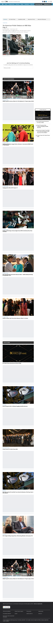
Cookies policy (40, 611)
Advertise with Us (29, 613)
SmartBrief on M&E (21, 19)
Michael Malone (6, 29)
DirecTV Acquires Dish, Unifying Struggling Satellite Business (42, 126)
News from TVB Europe (42, 19)
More (32, 4)
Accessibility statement (7, 613)
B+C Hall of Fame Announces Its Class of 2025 (43, 122)
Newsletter (27, 4)
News (6, 4)
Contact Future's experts (19, 611)
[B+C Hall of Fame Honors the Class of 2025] (43, 115)
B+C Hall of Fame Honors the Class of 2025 (43, 118)
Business (17, 4)
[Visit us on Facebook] (42, 1)
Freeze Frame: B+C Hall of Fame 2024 (43, 136)
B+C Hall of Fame (12, 19)
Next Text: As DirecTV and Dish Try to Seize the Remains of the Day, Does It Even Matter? (43, 131)
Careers (16, 613)
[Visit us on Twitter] (44, 1)
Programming (11, 4)
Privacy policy (28, 611)
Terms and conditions (6, 611)
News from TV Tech (31, 19)
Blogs (22, 4)
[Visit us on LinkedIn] (46, 1)
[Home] (2, 4)
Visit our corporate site (38, 603)
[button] (50, 1)
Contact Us (40, 613)
